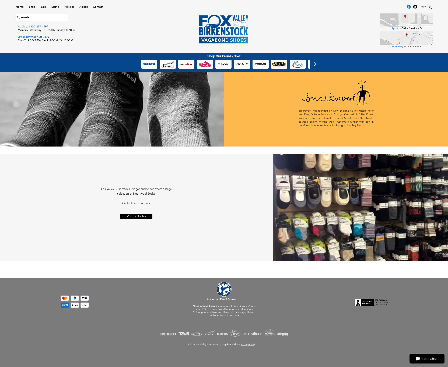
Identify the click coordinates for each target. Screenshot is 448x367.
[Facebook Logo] (408, 6)
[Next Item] (314, 64)
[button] (431, 7)
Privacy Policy (248, 344)
